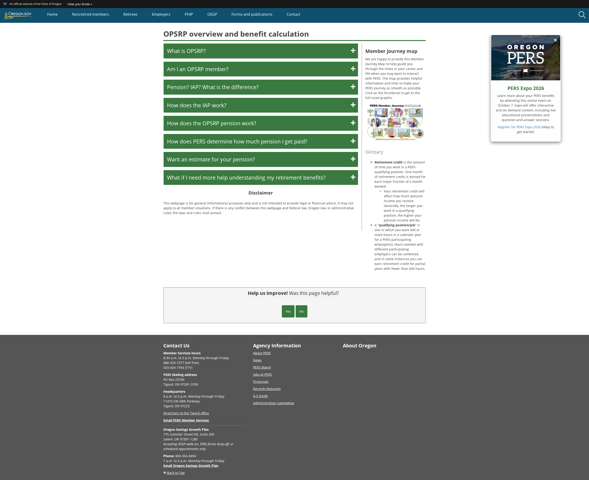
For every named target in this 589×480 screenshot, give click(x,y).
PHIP (189, 14)
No (301, 311)
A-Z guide (260, 396)
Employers (161, 14)
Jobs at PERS (262, 374)
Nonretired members (90, 14)
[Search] (582, 15)
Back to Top (175, 473)
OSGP (212, 14)
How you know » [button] (80, 4)
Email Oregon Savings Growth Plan (190, 465)
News (257, 360)
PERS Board (262, 367)
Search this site (78, 33)
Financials (261, 381)
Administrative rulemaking (273, 403)
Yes (288, 311)
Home (52, 14)
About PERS (262, 353)
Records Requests (267, 389)
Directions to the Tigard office (186, 413)
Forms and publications (251, 14)
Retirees (130, 14)
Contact (293, 14)
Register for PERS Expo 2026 (519, 127)
